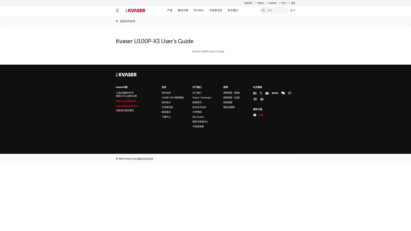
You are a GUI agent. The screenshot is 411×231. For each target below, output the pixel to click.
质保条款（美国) (231, 92)
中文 (283, 3)
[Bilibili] (289, 92)
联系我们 (248, 3)
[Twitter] (260, 93)
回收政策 (227, 102)
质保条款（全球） (232, 97)
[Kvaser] (126, 75)
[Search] (263, 10)
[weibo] (262, 99)
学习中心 (199, 10)
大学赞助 (196, 112)
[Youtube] (267, 93)
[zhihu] (255, 99)
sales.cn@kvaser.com (127, 105)
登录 (293, 3)
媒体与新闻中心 (200, 121)
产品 (169, 10)
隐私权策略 (229, 107)
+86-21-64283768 (126, 100)
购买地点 (166, 102)
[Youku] (275, 93)
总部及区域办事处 (125, 110)
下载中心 (261, 3)
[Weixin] (283, 92)
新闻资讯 (196, 102)
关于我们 (233, 10)
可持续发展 (198, 126)
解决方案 (183, 10)
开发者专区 (215, 10)
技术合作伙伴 (199, 107)
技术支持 (273, 3)
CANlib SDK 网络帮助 (173, 97)
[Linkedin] (254, 92)
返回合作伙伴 (127, 21)
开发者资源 (167, 107)
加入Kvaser (198, 117)
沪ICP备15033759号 (142, 158)
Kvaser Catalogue (201, 97)
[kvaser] (135, 10)
